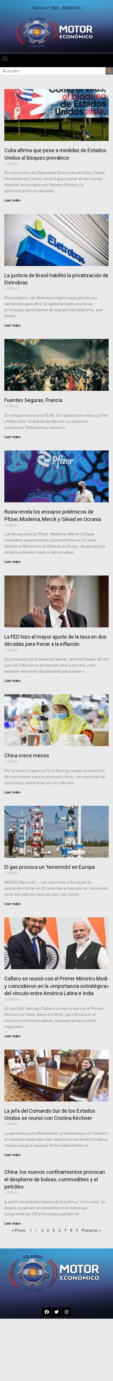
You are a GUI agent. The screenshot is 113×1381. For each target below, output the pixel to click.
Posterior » (91, 1230)
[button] (5, 58)
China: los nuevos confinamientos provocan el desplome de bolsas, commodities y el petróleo (54, 1179)
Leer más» (12, 200)
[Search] (109, 71)
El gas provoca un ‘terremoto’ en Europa (49, 867)
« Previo (19, 1230)
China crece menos (26, 755)
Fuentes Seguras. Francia (33, 400)
